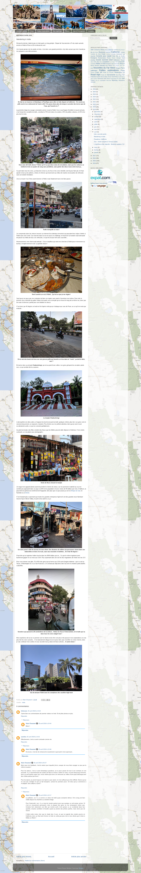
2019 (94, 107)
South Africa (115, 76)
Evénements (102, 58)
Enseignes (94, 58)
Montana (97, 65)
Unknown (24, 711)
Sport (92, 78)
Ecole (123, 56)
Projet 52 (105, 72)
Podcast (92, 72)
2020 (94, 104)
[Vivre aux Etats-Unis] (100, 179)
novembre (97, 114)
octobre (96, 116)
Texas (108, 78)
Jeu (98, 62)
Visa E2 (97, 80)
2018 (94, 109)
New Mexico (108, 65)
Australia (116, 49)
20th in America (95, 49)
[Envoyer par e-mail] (42, 700)
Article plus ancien (78, 857)
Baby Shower (121, 49)
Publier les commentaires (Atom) (35, 860)
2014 (94, 163)
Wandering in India (99, 136)
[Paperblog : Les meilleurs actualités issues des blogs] (112, 183)
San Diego (119, 75)
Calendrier (108, 52)
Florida (109, 58)
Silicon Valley (103, 76)
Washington (103, 80)
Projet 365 (98, 72)
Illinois (92, 61)
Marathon (108, 63)
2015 (94, 161)
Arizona (110, 49)
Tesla (105, 78)
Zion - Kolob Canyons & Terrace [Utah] (105, 141)
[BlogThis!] (44, 700)
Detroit (27, 493)
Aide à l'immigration (79, 31)
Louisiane (93, 63)
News (32, 31)
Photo (123, 70)
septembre (97, 119)
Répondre (24, 716)
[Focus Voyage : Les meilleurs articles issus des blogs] (98, 187)
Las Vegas (112, 61)
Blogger (81, 868)
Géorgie (118, 58)
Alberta (106, 49)
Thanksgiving (113, 78)
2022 (94, 99)
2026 (94, 89)
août (95, 121)
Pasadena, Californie (100, 139)
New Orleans (116, 65)
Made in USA (101, 63)
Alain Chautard (31, 723)
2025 (94, 91)
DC (120, 56)
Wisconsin (108, 80)
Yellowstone (121, 80)
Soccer (109, 76)
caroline (23, 736)
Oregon (118, 68)
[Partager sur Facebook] (47, 700)
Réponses (26, 720)
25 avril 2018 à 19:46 (44, 749)
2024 (94, 94)
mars (96, 147)
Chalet (103, 54)
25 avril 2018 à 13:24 (34, 711)
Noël (92, 68)
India (23, 702)
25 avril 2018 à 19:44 (44, 723)
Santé (98, 76)
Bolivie (96, 52)
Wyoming (115, 80)
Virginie (93, 80)
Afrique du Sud (75, 491)
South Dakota (121, 76)
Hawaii (123, 60)
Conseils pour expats (103, 56)
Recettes (111, 72)
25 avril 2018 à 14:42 (33, 736)
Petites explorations (43, 31)
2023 (94, 96)
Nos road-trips (57, 31)
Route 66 (103, 75)
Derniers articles (22, 31)
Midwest (122, 63)
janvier (96, 152)
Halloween (116, 60)
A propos (91, 31)
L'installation (106, 62)
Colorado (113, 54)
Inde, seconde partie (100, 134)
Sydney (95, 78)
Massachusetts (115, 63)
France (113, 58)
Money (92, 65)
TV (117, 78)
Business (102, 52)
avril (95, 132)
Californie (115, 52)
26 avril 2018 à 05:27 (40, 763)
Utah (123, 78)
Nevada (102, 65)
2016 (94, 158)
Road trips (95, 74)
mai (95, 129)
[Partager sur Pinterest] (49, 700)
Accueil (51, 857)
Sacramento (111, 75)
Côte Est (115, 56)
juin (95, 127)
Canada (122, 52)
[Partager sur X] (46, 700)
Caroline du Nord (96, 54)
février (96, 150)
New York (122, 65)
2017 (94, 155)
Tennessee (100, 78)
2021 (94, 102)
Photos (67, 31)
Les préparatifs (120, 62)
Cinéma (108, 54)
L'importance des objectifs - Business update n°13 (109, 144)
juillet (96, 124)
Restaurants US (120, 72)
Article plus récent (23, 857)
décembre (97, 111)
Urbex (120, 78)
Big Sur (93, 52)
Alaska (103, 49)
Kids (101, 61)
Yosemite (93, 82)
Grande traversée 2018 (104, 60)
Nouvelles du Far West (104, 68)
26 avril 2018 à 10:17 (44, 795)
